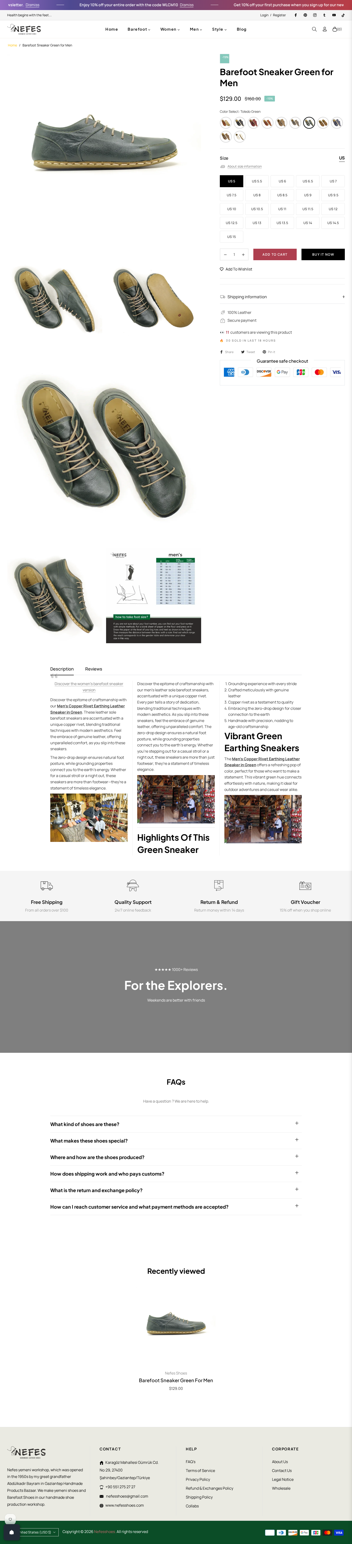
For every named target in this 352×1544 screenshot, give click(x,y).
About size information (244, 166)
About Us (280, 1461)
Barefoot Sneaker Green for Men (176, 1380)
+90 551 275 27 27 (120, 1486)
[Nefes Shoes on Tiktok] (343, 15)
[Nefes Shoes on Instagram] (315, 15)
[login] (325, 29)
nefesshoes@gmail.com (126, 1496)
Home (12, 45)
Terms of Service (200, 1470)
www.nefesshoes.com (124, 1505)
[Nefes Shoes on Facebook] (295, 15)
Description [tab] (62, 669)
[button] (314, 29)
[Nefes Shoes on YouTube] (334, 15)
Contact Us (282, 1470)
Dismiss (154, 4)
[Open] (12, 1532)
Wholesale (281, 1488)
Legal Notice (283, 1479)
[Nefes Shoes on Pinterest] (305, 15)
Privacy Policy (198, 1479)
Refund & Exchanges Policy (209, 1488)
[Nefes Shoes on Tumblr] (324, 15)
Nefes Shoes (176, 1373)
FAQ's (190, 1461)
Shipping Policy (199, 1497)
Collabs (192, 1506)
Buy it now (323, 254)
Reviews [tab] (93, 669)
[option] (104, 151)
